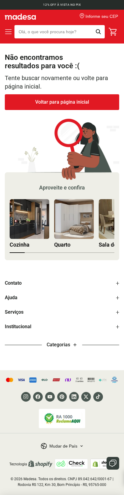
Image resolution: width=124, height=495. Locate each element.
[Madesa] (20, 17)
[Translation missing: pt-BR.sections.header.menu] (8, 32)
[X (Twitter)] (86, 397)
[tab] (17, 252)
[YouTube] (50, 397)
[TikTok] (98, 397)
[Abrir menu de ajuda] (113, 463)
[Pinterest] (62, 397)
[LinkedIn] (74, 397)
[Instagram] (26, 397)
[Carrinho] (113, 32)
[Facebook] (38, 397)
